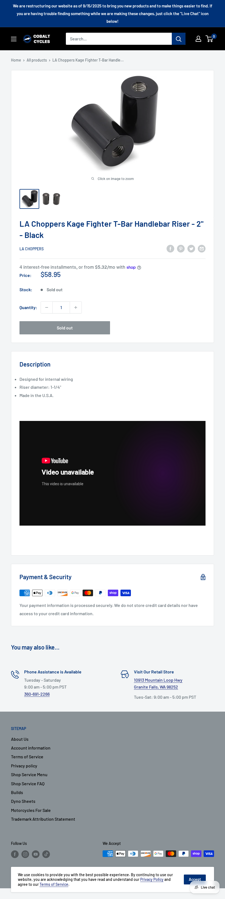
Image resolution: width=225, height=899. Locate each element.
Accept (195, 879)
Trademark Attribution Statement (43, 819)
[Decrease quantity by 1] (46, 307)
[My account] (198, 39)
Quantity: (28, 307)
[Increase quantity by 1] (75, 307)
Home (16, 60)
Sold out (65, 327)
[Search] (178, 39)
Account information (30, 747)
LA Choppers (31, 248)
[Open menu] (13, 39)
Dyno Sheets (23, 801)
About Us (20, 739)
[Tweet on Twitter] (191, 248)
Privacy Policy (152, 879)
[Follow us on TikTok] (46, 854)
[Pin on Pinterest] (181, 248)
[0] (209, 38)
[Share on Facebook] (170, 248)
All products (37, 60)
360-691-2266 (37, 694)
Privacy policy (24, 765)
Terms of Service (27, 756)
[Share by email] (202, 248)
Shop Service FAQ (27, 783)
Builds (17, 792)
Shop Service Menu (29, 774)
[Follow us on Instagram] (25, 854)
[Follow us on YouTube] (36, 854)
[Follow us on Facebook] (15, 854)
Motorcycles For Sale (31, 810)
